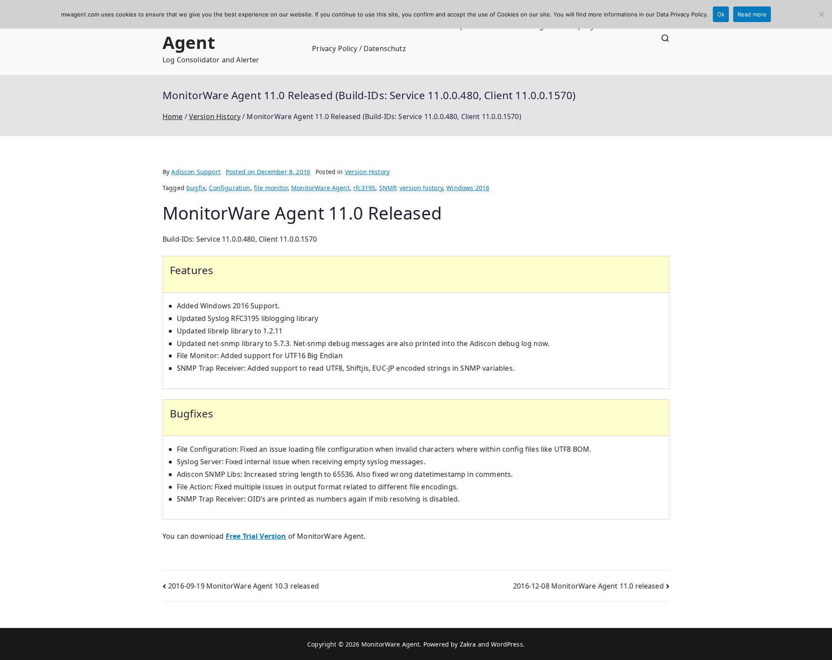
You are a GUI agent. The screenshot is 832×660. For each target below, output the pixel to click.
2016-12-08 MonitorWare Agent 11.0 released (588, 586)
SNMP (387, 188)
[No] (821, 14)
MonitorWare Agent (220, 31)
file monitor (271, 188)
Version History (367, 172)
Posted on (268, 172)
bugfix (195, 188)
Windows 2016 (467, 188)
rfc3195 (364, 188)
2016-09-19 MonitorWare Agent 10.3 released (243, 586)
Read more (752, 14)
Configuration (229, 188)
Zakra (468, 644)
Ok (721, 14)
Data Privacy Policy (681, 14)
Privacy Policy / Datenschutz (359, 48)
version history (421, 188)
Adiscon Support (195, 172)
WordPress (507, 644)
